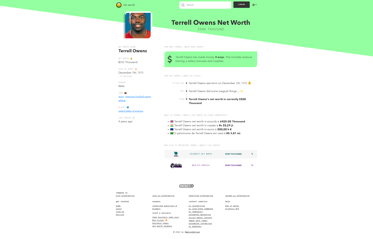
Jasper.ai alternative (237, 196)
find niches (158, 220)
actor (121, 97)
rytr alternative (125, 196)
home (118, 206)
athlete (122, 101)
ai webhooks (195, 226)
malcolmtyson (193, 232)
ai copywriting (197, 206)
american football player (138, 97)
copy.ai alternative (163, 196)
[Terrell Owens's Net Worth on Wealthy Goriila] (252, 165)
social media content (200, 218)
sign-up (120, 212)
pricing (120, 215)
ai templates (196, 212)
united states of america (130, 111)
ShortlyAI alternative (201, 196)
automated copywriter (200, 223)
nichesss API (232, 209)
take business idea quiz (165, 217)
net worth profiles (162, 226)
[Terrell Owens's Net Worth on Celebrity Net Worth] (252, 154)
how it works (232, 206)
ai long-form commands (201, 209)
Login (241, 4)
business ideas (160, 223)
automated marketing (200, 215)
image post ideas (198, 220)
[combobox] (205, 5)
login (119, 209)
